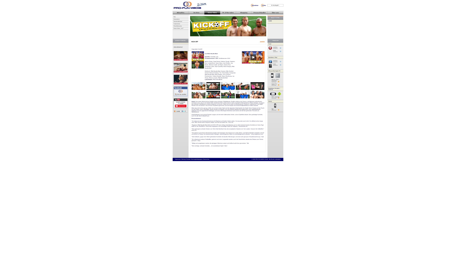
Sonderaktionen (178, 21)
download (275, 80)
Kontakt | (189, 159)
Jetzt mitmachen (178, 47)
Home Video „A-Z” (179, 28)
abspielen (275, 48)
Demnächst (177, 19)
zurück (262, 42)
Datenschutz (206, 159)
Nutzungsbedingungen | (197, 159)
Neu (175, 16)
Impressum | (178, 159)
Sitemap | (184, 159)
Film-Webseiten (178, 26)
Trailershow (177, 23)
